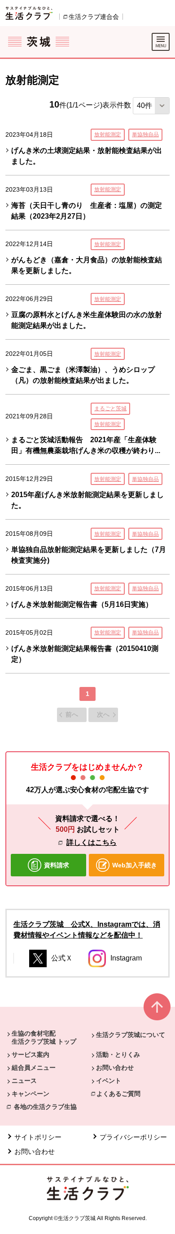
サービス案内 (30, 1054)
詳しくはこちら (91, 842)
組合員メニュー (34, 1067)
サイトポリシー (37, 1137)
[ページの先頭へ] (157, 1010)
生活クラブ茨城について (130, 1034)
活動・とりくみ (118, 1054)
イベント (108, 1080)
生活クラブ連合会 (94, 16)
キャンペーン (30, 1093)
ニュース (24, 1080)
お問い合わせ (115, 1067)
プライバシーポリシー (133, 1137)
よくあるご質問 (118, 1093)
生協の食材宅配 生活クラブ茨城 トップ (44, 1037)
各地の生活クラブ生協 (45, 1106)
